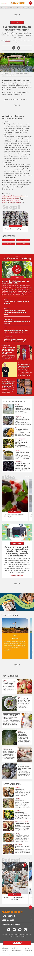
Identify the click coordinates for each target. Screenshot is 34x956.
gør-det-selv (8, 243)
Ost (5, 328)
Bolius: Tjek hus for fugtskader (11, 202)
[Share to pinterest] (18, 48)
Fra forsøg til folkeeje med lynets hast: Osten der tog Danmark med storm (16, 331)
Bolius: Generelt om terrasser (11, 200)
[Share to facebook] (13, 48)
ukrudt (23, 240)
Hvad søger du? (9, 916)
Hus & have (11, 8)
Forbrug (3, 8)
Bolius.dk (7, 41)
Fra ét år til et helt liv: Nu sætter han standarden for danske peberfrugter (15, 340)
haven (17, 22)
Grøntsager (8, 319)
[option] (15, 221)
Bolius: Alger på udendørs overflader (13, 196)
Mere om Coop (8, 920)
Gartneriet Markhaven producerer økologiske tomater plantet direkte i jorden (15, 312)
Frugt (6, 299)
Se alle (27, 476)
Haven (18, 8)
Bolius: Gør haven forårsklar (10, 198)
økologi (6, 308)
